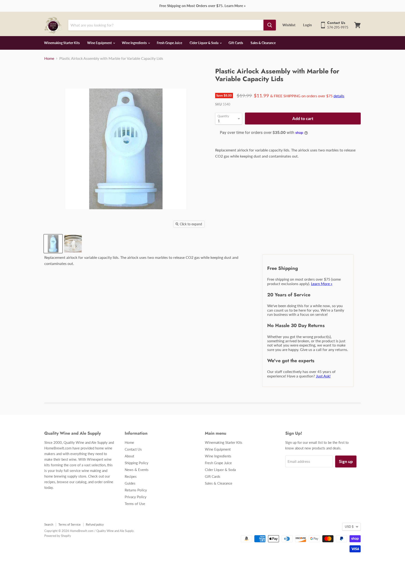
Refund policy (95, 524)
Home (49, 58)
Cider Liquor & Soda (204, 43)
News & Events (137, 469)
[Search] (269, 25)
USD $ (349, 526)
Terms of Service (69, 524)
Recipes (131, 476)
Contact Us (133, 449)
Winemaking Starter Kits (62, 43)
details (339, 96)
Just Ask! (323, 376)
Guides (130, 483)
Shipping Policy (136, 463)
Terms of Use (135, 503)
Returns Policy (136, 490)
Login (307, 25)
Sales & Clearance (263, 43)
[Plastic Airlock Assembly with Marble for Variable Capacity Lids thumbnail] (53, 243)
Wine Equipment (99, 43)
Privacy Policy (135, 497)
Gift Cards (236, 43)
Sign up (346, 461)
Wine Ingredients (134, 43)
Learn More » (321, 283)
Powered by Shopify (57, 536)
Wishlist (289, 25)
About (129, 456)
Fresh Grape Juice (169, 43)
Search (48, 524)
